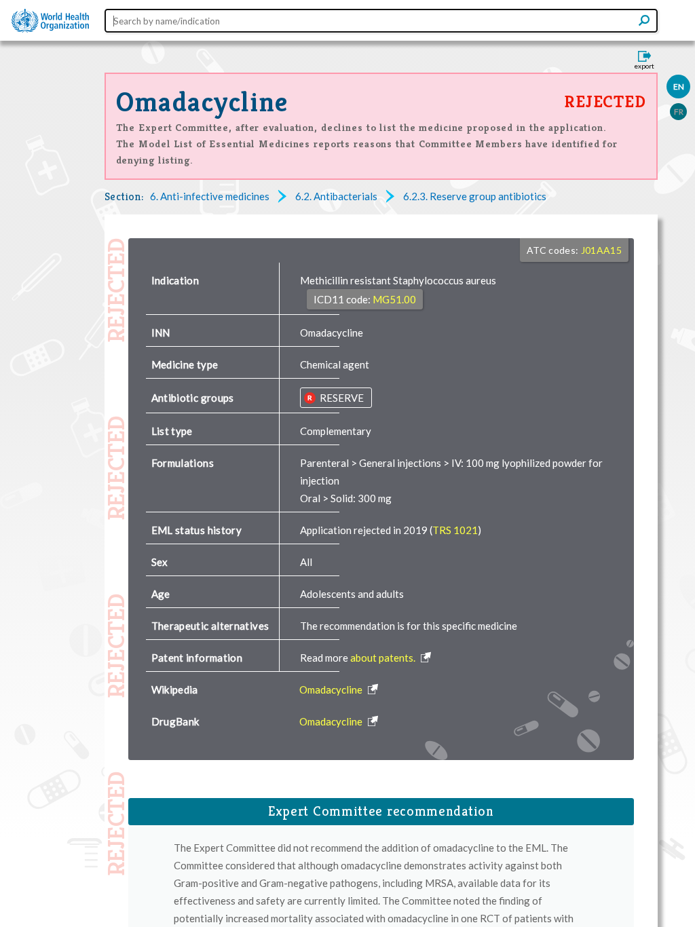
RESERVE (341, 398)
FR (678, 112)
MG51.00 (394, 299)
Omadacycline (202, 101)
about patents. (383, 657)
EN (678, 86)
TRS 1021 (455, 530)
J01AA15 (601, 250)
